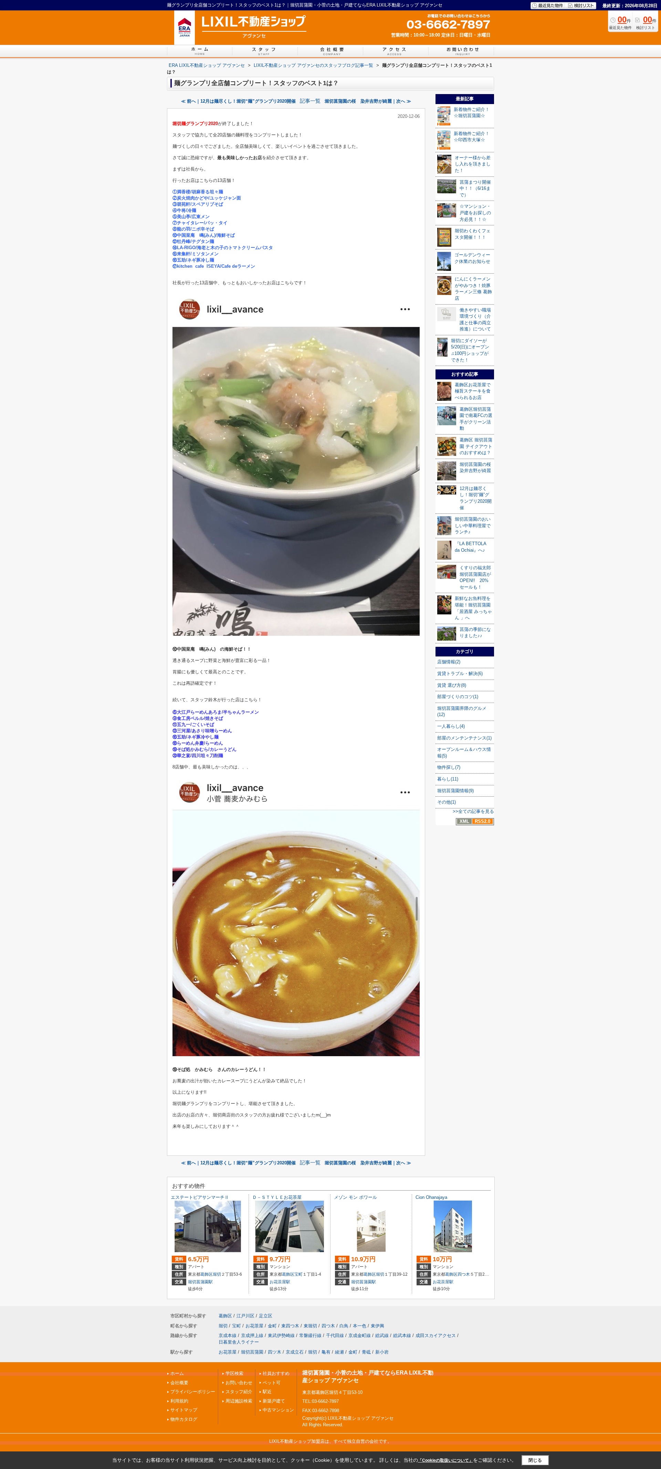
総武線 (382, 1335)
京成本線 (228, 1335)
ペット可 (272, 1382)
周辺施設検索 (238, 1401)
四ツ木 (274, 1352)
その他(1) (446, 802)
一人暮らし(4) (451, 726)
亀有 (326, 1352)
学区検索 (234, 1373)
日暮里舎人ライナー (239, 1342)
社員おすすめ (276, 1373)
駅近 (267, 1391)
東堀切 (310, 1325)
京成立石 (295, 1352)
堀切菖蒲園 (252, 1352)
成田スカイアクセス (436, 1335)
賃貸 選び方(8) (451, 685)
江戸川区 (245, 1315)
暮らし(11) (447, 779)
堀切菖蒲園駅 (200, 1281)
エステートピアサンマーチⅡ (200, 1197)
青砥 (366, 1352)
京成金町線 (359, 1335)
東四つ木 (290, 1325)
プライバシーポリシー (192, 1391)
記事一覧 (310, 101)
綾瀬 (339, 1352)
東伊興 (377, 1325)
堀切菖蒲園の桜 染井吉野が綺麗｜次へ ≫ (368, 101)
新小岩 (382, 1352)
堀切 (217, 1274)
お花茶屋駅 (280, 1281)
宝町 (298, 1274)
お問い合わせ (238, 1382)
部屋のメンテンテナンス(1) (464, 738)
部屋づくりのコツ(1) (457, 696)
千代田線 (335, 1335)
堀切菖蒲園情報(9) (455, 790)
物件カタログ (183, 1419)
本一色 (359, 1325)
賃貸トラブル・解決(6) (460, 673)
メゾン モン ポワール (355, 1197)
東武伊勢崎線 (281, 1335)
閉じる (535, 1460)
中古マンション (278, 1409)
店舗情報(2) (448, 661)
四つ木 (464, 1274)
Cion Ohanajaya (431, 1197)
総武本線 (402, 1335)
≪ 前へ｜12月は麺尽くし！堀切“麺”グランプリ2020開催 (238, 101)
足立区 (265, 1315)
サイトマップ (183, 1409)
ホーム (177, 1373)
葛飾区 (206, 1274)
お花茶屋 (254, 1325)
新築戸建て (274, 1401)
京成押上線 (252, 1335)
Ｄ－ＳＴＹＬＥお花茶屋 (277, 1197)
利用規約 (179, 1401)
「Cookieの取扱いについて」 (445, 1460)
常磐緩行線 (310, 1335)
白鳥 (343, 1325)
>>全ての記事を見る (473, 811)
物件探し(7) (448, 767)
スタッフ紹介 (238, 1391)
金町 (272, 1325)
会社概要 (179, 1382)
